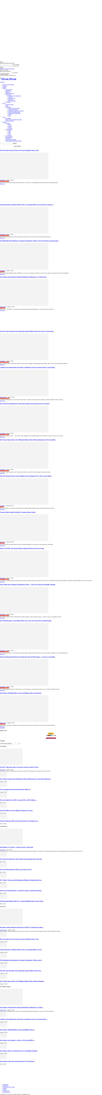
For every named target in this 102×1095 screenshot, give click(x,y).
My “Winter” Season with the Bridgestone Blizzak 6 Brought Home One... (21, 880)
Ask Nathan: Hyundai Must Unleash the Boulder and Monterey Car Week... (21, 1007)
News (4, 103)
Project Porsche (11, 98)
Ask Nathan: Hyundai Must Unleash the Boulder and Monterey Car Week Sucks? (23, 277)
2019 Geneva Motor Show (14, 112)
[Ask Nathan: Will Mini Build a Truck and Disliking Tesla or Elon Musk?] (24, 721)
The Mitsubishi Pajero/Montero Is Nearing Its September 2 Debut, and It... (21, 960)
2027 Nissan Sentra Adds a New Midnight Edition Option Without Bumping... (22, 981)
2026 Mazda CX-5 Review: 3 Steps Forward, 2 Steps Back (16, 847)
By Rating (8, 123)
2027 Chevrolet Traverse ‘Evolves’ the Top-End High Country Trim (19, 150)
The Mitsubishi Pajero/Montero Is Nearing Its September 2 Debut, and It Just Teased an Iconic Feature (29, 241)
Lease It (10, 125)
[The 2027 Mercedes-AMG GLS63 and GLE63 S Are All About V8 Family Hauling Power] (3, 818)
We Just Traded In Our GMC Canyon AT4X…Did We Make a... (18, 800)
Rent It (9, 127)
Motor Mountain (12, 100)
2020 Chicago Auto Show (14, 108)
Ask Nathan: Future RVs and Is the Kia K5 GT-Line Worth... (17, 1061)
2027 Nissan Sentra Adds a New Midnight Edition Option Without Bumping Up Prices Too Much (27, 440)
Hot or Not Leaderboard (11, 139)
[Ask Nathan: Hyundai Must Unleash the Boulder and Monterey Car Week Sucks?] (24, 305)
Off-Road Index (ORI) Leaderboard (13, 140)
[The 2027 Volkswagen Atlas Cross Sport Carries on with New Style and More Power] (11, 764)
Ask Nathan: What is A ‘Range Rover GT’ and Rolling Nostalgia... (19, 1051)
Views (4, 117)
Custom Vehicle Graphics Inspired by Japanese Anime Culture (17, 512)
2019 (9, 132)
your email (15, 72)
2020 (9, 130)
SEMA (9, 114)
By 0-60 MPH (9, 135)
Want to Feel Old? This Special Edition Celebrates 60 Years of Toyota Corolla (22, 548)
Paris (9, 115)
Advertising (5, 1085)
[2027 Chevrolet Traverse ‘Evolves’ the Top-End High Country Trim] (24, 178)
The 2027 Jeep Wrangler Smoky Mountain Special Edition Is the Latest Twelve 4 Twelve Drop (27, 331)
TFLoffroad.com (6, 1092)
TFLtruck (5, 85)
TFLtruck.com (6, 1090)
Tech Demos (8, 90)
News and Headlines (4, 181)
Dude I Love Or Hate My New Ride (14, 119)
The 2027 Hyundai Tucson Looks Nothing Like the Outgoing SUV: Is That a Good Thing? (26, 476)
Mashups (8, 92)
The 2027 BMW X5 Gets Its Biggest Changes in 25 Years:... (17, 810)
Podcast (4, 87)
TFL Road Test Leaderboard (14, 95)
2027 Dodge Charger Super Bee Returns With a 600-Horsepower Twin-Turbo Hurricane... (25, 779)
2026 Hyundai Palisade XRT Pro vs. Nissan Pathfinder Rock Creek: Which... (22, 901)
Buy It (9, 124)
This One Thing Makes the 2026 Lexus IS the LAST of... (16, 869)
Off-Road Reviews (10, 93)
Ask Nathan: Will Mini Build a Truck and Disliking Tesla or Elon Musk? (20, 693)
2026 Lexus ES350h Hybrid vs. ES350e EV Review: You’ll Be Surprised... (21, 890)
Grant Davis (2, 541)
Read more (2, 183)
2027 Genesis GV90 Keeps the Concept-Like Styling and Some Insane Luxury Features (24, 403)
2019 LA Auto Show (13, 109)
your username (16, 64)
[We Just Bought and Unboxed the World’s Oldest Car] (3, 786)
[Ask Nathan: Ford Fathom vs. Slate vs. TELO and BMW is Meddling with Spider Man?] (3, 1037)
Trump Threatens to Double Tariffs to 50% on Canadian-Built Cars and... (21, 949)
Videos (4, 88)
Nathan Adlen (3, 306)
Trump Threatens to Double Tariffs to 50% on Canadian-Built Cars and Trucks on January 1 (26, 204)
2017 (9, 134)
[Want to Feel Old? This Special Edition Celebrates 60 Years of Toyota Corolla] (24, 576)
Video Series (8, 94)
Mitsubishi (2, 271)
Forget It (10, 128)
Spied (7, 105)
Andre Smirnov (3, 930)
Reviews (5, 122)
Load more (2, 727)
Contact (4, 1089)
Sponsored (2, 543)
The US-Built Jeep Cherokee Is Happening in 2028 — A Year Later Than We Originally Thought (27, 584)
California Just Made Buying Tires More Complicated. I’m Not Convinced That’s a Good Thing (27, 367)
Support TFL (6, 1084)
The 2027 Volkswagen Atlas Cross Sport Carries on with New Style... (19, 767)
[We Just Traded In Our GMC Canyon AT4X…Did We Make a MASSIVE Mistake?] (3, 797)
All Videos (8, 102)
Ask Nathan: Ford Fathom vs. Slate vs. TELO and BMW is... (17, 1040)
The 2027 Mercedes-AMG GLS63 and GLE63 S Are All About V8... (19, 821)
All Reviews (8, 138)
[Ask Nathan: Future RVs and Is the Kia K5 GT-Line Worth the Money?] (3, 1058)
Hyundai (2, 507)
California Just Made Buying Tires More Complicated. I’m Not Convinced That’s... (23, 1019)
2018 (9, 133)
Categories (2, 743)
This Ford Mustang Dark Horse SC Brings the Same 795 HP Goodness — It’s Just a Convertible (27, 657)
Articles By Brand (10, 104)
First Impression (9, 137)
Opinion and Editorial (5, 398)
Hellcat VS (10, 99)
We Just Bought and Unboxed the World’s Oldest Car (15, 789)
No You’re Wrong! (10, 120)
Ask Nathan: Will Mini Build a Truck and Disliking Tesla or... (17, 1029)
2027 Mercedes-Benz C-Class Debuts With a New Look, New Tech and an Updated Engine (25, 620)
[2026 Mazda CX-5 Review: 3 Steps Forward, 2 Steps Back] (11, 844)
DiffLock (10, 97)
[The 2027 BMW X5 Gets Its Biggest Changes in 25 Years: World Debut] (3, 807)
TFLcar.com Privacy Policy (9, 1087)
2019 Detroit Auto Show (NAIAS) (16, 110)
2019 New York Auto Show (14, 113)
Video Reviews (9, 89)
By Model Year (9, 129)
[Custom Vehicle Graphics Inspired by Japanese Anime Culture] (24, 540)
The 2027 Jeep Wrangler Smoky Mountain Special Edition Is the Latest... (21, 970)
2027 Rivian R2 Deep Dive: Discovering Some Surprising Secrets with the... (21, 859)
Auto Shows (8, 107)
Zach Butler (2, 180)
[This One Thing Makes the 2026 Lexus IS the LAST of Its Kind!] (3, 866)
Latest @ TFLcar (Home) (8, 84)
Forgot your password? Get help (7, 68)
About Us (5, 1088)
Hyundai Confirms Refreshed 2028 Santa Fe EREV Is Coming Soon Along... (22, 927)
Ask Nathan (8, 118)
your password (16, 65)
